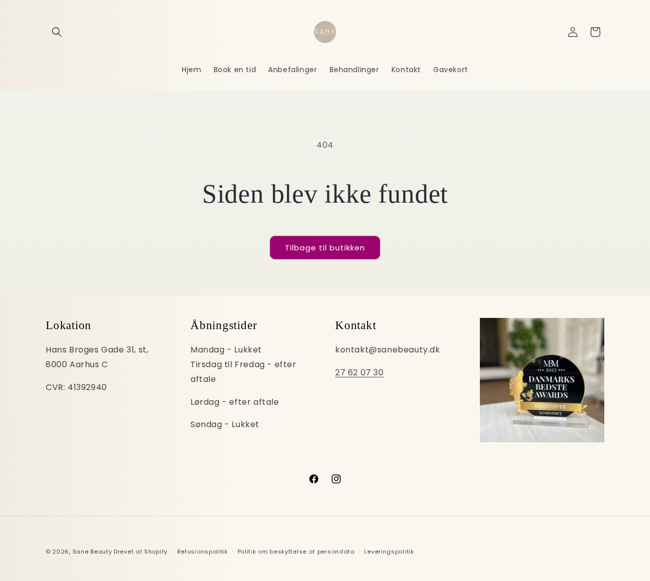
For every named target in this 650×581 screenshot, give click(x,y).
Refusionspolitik (202, 551)
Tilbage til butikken (325, 247)
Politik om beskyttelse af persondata (296, 551)
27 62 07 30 (359, 372)
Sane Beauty (92, 551)
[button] (57, 32)
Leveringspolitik (389, 551)
